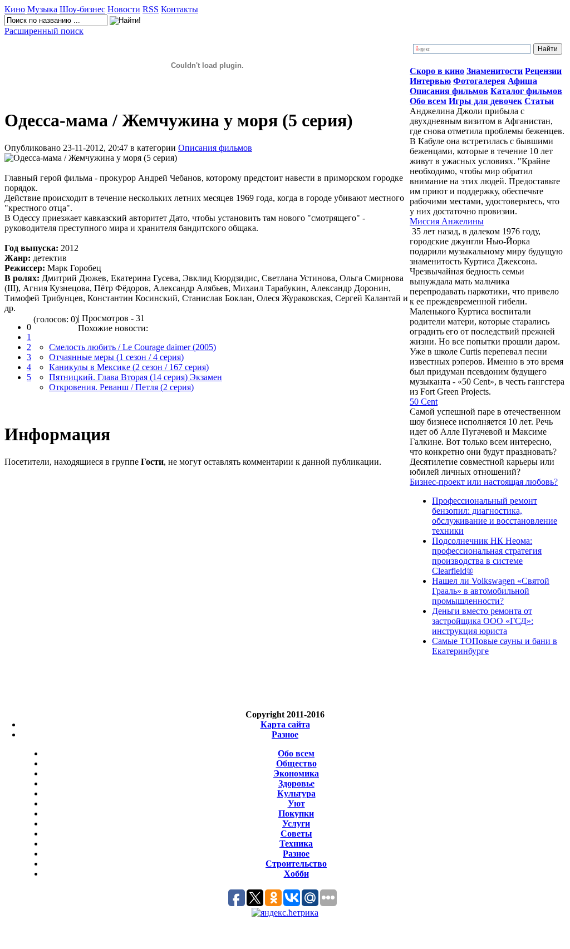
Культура (296, 793)
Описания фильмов (215, 148)
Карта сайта (285, 724)
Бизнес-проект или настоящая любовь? (484, 481)
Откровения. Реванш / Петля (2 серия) (121, 387)
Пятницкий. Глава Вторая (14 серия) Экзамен (135, 377)
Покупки (296, 813)
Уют (296, 803)
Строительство (296, 863)
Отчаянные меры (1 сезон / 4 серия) (116, 357)
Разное (285, 734)
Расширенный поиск (43, 31)
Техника (296, 843)
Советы (296, 833)
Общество (296, 763)
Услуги (296, 823)
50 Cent (424, 401)
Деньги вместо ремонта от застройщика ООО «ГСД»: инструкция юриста (482, 621)
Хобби (296, 873)
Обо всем (296, 753)
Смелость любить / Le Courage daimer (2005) (132, 347)
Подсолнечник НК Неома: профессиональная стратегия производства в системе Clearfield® (487, 556)
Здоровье (296, 783)
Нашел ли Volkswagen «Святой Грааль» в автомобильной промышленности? (490, 591)
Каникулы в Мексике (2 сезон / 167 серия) (129, 367)
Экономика (296, 773)
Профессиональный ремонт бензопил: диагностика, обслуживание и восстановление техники (494, 515)
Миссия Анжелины (447, 221)
